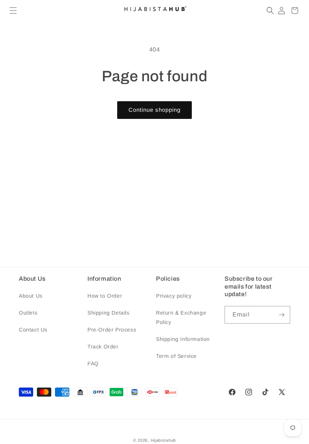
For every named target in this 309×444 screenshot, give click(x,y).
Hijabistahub (163, 440)
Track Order (103, 347)
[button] (13, 10)
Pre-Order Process (111, 330)
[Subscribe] (281, 315)
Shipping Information (183, 339)
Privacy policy (173, 296)
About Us (31, 296)
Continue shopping (154, 109)
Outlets (28, 313)
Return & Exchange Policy (181, 317)
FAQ (93, 363)
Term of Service (176, 356)
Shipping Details (108, 313)
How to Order (104, 296)
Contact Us (33, 330)
